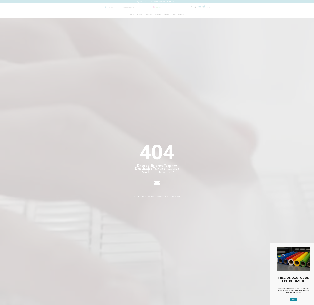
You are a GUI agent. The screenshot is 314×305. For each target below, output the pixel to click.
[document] (157, 152)
